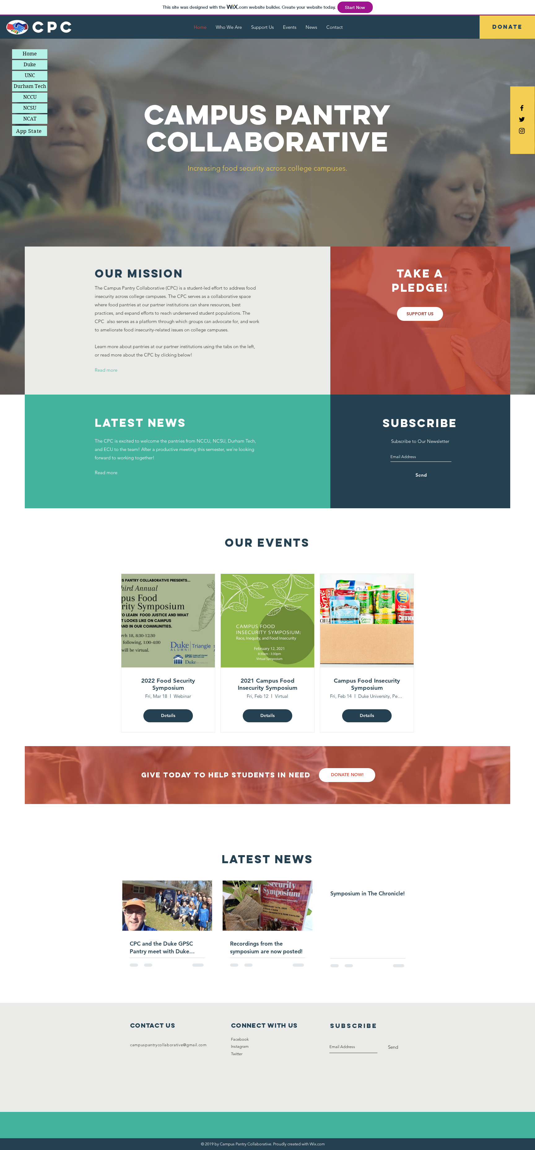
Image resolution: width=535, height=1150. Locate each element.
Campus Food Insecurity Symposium (367, 684)
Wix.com (317, 1144)
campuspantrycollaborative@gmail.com (168, 1045)
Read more (106, 370)
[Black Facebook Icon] (522, 108)
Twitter (236, 1054)
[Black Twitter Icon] (522, 119)
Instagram (240, 1046)
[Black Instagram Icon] (522, 131)
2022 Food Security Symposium (168, 684)
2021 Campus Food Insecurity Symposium (268, 684)
